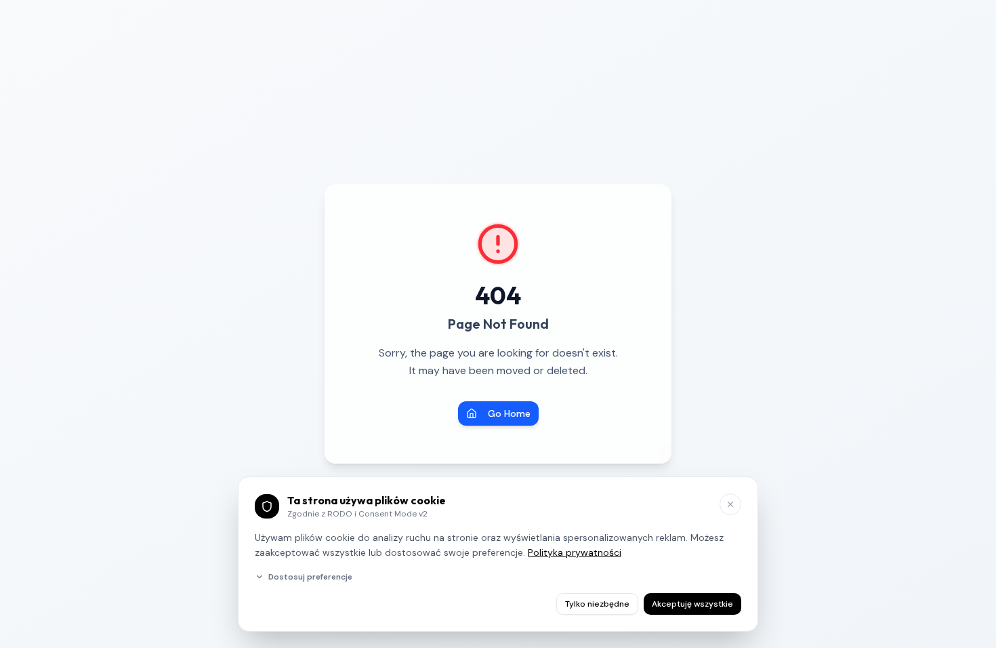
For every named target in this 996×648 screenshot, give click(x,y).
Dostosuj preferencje (310, 576)
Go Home (509, 413)
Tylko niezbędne (597, 604)
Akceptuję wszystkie (692, 604)
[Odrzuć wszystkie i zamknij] (730, 504)
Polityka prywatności (574, 552)
